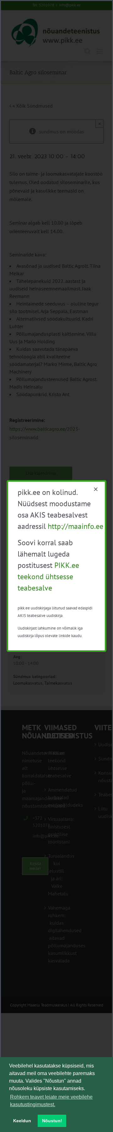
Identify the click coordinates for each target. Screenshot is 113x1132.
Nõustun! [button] (52, 1120)
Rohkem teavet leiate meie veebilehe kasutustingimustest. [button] (51, 1100)
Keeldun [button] (22, 1120)
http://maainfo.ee (75, 526)
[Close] (95, 489)
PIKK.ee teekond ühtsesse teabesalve (48, 576)
